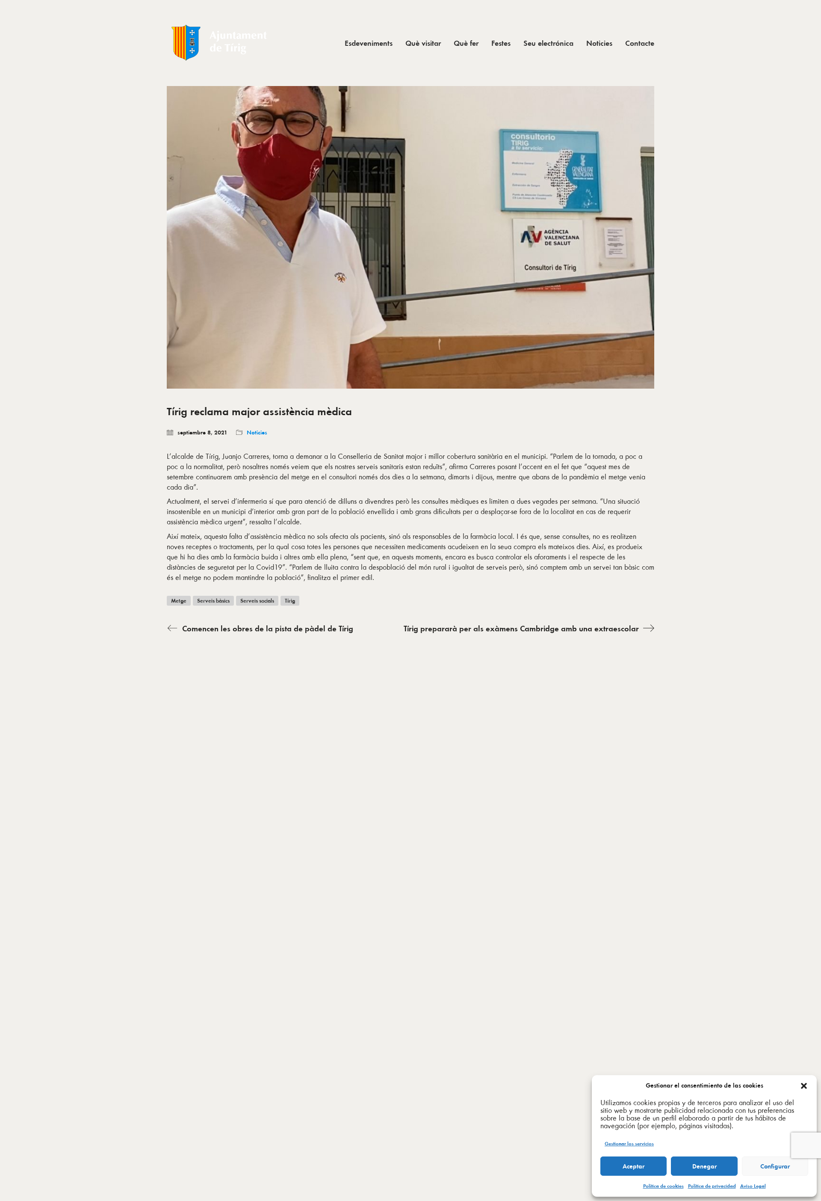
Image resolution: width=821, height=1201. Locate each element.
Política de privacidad (712, 1186)
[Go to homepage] (220, 43)
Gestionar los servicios (629, 1144)
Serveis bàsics (213, 601)
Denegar (704, 1166)
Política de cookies (663, 1186)
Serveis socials (257, 601)
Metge (178, 601)
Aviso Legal (753, 1186)
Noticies (257, 432)
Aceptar (633, 1166)
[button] (804, 1086)
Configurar (775, 1166)
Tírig (290, 601)
